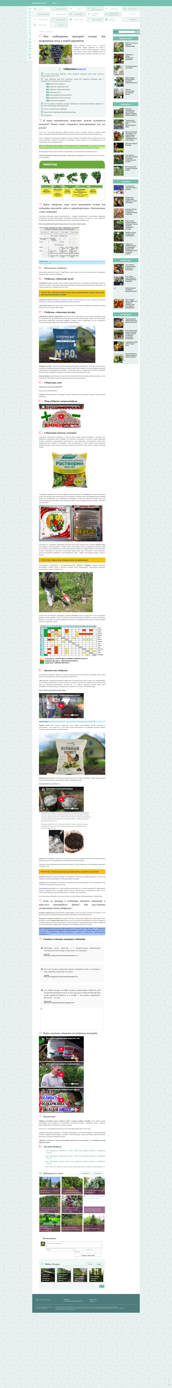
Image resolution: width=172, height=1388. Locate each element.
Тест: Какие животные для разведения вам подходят (130, 279)
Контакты (67, 1299)
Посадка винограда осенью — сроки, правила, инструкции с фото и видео (70, 721)
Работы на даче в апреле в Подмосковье (131, 44)
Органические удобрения (56, 101)
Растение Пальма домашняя (131, 67)
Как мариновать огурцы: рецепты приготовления (131, 355)
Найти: (116, 32)
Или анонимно (83, 1249)
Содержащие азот (54, 92)
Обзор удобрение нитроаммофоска (59, 95)
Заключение (46, 116)
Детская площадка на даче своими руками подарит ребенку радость (131, 112)
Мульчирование (44, 888)
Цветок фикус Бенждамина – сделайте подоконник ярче (131, 80)
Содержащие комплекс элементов (59, 98)
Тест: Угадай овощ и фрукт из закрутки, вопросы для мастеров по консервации (131, 303)
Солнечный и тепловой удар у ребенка (131, 187)
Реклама (92, 1301)
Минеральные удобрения (56, 84)
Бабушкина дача (40, 3)
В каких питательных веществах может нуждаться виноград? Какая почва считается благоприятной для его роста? (72, 75)
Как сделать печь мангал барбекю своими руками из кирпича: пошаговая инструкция (131, 334)
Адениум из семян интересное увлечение (129, 57)
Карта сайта (93, 1299)
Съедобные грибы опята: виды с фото (131, 343)
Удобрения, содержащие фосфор (58, 89)
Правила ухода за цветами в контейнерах (130, 234)
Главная (41, 31)
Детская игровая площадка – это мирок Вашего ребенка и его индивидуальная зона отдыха (131, 136)
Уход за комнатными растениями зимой (129, 92)
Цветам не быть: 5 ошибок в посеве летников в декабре (131, 211)
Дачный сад (49, 31)
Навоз (41, 680)
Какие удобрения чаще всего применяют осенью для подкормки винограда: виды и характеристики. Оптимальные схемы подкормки (72, 80)
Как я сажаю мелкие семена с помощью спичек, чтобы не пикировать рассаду (131, 225)
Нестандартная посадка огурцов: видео (131, 168)
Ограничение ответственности (73, 1301)
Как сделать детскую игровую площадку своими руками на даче (131, 158)
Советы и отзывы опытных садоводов (54, 109)
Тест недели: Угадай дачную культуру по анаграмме (130, 267)
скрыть (81, 69)
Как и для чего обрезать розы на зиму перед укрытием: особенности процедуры (74, 1166)
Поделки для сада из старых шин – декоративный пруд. (130, 123)
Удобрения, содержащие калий (57, 87)
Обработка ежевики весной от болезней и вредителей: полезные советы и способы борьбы (131, 248)
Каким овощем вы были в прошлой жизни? (131, 289)
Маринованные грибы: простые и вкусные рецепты (131, 320)
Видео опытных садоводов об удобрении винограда (59, 112)
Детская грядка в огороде (131, 144)
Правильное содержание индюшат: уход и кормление (131, 200)
